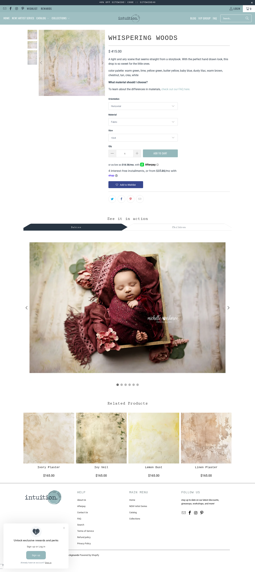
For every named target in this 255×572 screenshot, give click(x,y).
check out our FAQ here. (175, 89)
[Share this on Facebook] (121, 199)
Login (236, 8)
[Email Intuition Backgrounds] (4, 9)
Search (80, 524)
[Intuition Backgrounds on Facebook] (10, 9)
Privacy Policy (84, 543)
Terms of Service (85, 531)
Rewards (46, 8)
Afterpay (81, 506)
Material (112, 114)
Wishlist (32, 8)
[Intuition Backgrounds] (129, 18)
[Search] (247, 18)
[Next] (102, 63)
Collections (134, 518)
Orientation (113, 99)
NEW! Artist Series (138, 506)
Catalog (133, 512)
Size (110, 130)
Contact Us (82, 512)
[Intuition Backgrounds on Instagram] (16, 9)
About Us (81, 500)
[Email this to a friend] (140, 199)
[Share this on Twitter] (112, 199)
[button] (42, 18)
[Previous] (41, 63)
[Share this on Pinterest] (130, 199)
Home (132, 500)
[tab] (76, 227)
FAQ (79, 518)
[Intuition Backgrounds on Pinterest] (22, 9)
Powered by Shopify (89, 555)
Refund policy (84, 537)
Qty (110, 146)
